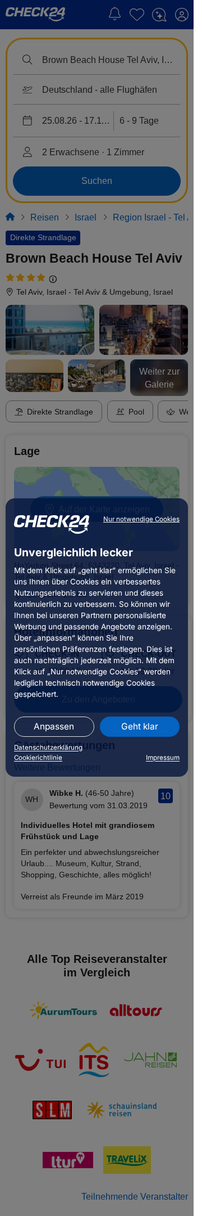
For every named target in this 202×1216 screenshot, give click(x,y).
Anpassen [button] (54, 726)
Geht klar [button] (139, 726)
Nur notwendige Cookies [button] (141, 519)
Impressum (163, 758)
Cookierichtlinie (38, 758)
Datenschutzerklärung (48, 747)
